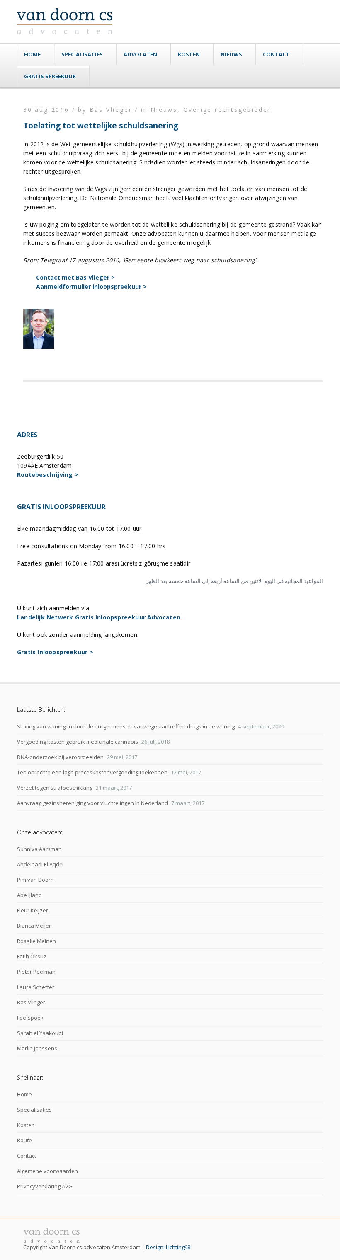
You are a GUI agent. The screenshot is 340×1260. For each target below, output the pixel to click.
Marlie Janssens (37, 1048)
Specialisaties (82, 54)
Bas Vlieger (31, 1002)
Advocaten (140, 54)
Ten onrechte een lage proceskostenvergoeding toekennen (92, 772)
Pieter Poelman (36, 971)
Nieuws (231, 54)
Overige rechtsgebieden (227, 110)
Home (32, 54)
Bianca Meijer (34, 925)
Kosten (189, 54)
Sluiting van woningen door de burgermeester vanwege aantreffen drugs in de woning (126, 726)
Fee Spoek (30, 1017)
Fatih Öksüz (31, 956)
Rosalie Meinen (36, 941)
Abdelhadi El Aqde (40, 864)
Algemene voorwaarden (47, 1171)
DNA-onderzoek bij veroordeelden (60, 757)
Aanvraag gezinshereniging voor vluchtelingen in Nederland (92, 803)
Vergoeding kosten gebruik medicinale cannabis (77, 741)
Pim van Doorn (35, 879)
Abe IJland (29, 895)
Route (24, 1140)
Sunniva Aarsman (39, 849)
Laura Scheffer (35, 987)
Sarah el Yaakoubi (40, 1033)
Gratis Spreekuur (50, 76)
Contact (276, 54)
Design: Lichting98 (168, 1247)
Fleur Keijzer (32, 910)
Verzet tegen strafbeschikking (54, 787)
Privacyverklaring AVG (45, 1186)
